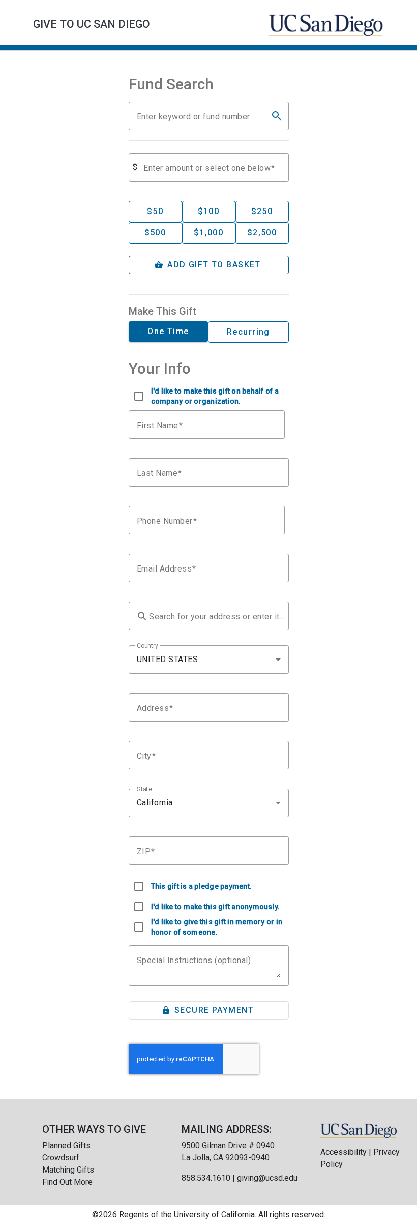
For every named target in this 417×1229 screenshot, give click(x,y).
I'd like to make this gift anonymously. (215, 907)
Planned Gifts (66, 1145)
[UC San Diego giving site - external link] (358, 1130)
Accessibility (343, 1152)
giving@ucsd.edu (267, 1178)
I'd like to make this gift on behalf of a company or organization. (215, 396)
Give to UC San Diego (91, 24)
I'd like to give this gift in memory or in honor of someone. (217, 927)
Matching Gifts (68, 1170)
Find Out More (67, 1182)
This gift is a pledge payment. (201, 886)
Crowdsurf (60, 1157)
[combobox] (209, 659)
